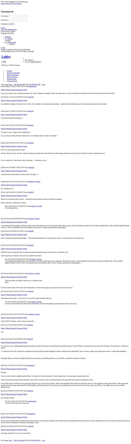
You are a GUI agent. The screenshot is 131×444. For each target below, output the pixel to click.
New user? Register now (9, 29)
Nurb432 (31, 97)
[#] (2, 86)
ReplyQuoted (11, 90)
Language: (4, 24)
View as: (27, 62)
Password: (4, 20)
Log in (3, 28)
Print (25, 90)
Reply (3, 90)
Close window (6, 3)
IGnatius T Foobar (34, 181)
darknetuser (32, 86)
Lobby (6, 56)
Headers (19, 90)
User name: (4, 16)
